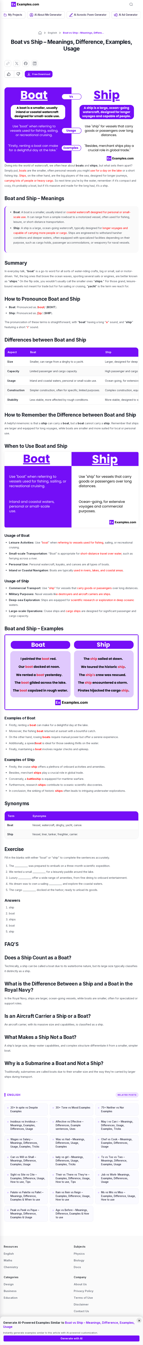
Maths (8, 1260)
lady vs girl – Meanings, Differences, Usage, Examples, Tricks (70, 1161)
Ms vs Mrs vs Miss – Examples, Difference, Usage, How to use (118, 1196)
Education (11, 1297)
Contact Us (81, 1311)
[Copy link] (7, 63)
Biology (79, 1260)
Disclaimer (81, 1304)
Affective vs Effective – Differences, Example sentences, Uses (69, 1125)
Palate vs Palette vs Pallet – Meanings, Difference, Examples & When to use (26, 1196)
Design (9, 1284)
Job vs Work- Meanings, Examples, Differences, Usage (115, 1178)
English (52, 32)
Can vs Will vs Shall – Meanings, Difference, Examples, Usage (23, 1161)
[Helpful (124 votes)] (9, 74)
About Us (80, 1284)
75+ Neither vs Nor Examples (112, 1109)
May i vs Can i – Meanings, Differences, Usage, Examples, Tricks (117, 1125)
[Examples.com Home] (25, 4)
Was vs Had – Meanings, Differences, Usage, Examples (70, 1143)
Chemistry (11, 1267)
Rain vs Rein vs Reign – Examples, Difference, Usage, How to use (73, 1196)
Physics (79, 1253)
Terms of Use (83, 1297)
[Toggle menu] (5, 4)
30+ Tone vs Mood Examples (73, 1107)
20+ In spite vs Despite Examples (24, 1109)
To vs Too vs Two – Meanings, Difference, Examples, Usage (114, 1161)
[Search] (131, 4)
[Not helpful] (18, 74)
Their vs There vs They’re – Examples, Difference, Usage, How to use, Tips (73, 1178)
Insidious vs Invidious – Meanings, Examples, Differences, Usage (23, 1125)
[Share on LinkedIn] (34, 63)
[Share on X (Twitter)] (16, 63)
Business (10, 1291)
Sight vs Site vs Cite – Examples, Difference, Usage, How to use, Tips (27, 1178)
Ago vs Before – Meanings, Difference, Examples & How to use (72, 1214)
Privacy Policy (83, 1291)
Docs (77, 1267)
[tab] (13, 14)
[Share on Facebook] (25, 63)
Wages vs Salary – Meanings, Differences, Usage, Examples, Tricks (24, 1143)
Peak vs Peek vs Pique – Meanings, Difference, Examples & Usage (24, 1214)
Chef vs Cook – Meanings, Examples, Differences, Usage (116, 1143)
